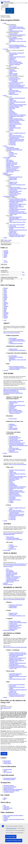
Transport (11, 130)
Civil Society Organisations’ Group (17, 184)
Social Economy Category (15, 193)
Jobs (4, 805)
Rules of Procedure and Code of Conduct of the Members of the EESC (17, 46)
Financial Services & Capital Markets (17, 114)
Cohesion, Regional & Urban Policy (17, 102)
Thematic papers (13, 71)
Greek (4, 293)
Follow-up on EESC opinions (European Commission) (16, 64)
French (5, 299)
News (7, 158)
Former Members (13, 178)
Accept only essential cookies (13, 840)
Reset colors (10, 277)
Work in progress (13, 60)
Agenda (5, 145)
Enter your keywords (5, 241)
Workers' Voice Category (15, 187)
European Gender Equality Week (16, 139)
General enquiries (7, 763)
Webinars (11, 152)
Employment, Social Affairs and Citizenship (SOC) (16, 207)
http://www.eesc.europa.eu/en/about (11, 332)
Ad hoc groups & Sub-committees (17, 224)
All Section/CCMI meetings (12, 148)
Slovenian (5, 316)
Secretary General (13, 33)
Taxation (11, 129)
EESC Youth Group (13, 233)
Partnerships (12, 93)
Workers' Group (12, 183)
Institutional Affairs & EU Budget (16, 120)
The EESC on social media (12, 167)
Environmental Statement (9, 779)
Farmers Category (13, 189)
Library (5, 770)
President (5, 173)
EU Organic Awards (13, 90)
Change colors (4, 270)
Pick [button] (23, 272)
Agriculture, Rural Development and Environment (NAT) (17, 210)
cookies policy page (11, 828)
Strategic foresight (13, 73)
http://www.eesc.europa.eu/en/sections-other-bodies (15, 647)
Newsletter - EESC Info (11, 162)
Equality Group (12, 232)
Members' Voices (10, 165)
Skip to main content (5, 1)
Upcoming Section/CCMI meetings (14, 149)
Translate (4, 753)
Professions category (14, 192)
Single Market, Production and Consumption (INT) (16, 202)
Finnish (5, 298)
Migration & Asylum (14, 121)
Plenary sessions (10, 147)
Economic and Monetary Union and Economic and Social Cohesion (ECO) (18, 199)
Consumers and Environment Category (18, 188)
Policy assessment (13, 74)
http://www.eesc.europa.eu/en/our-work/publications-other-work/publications (13, 392)
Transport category (13, 195)
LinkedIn (6, 250)
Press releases (9, 160)
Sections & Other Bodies (9, 196)
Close (16, 277)
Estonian (5, 297)
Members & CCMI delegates (15, 176)
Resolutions (12, 59)
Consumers (11, 103)
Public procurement (7, 808)
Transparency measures (8, 785)
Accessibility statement (8, 792)
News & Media (6, 157)
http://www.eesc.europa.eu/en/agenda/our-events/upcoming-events (13, 533)
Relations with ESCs (14, 94)
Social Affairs (12, 126)
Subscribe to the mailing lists (12, 170)
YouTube (5, 261)
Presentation (15, 81)
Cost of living (12, 143)
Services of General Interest (15, 124)
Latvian (5, 307)
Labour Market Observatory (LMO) (17, 222)
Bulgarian (5, 288)
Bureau (10, 29)
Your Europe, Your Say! (14, 83)
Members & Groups (7, 174)
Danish (5, 290)
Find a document (13, 67)
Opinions (11, 55)
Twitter (5, 254)
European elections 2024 (14, 78)
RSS (4, 799)
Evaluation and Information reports (17, 56)
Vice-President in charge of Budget (17, 28)
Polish (4, 311)
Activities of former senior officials (11, 790)
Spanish (5, 295)
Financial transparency (8, 788)
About (4, 23)
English (5, 294)
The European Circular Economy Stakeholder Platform (16, 137)
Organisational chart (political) (16, 31)
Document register (7, 769)
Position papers (12, 58)
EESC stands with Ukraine (15, 91)
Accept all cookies (10, 836)
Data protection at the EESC (9, 778)
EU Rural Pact (12, 144)
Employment (12, 108)
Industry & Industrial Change (15, 118)
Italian (4, 304)
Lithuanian (5, 306)
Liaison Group (12, 226)
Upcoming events (13, 153)
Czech (4, 289)
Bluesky (5, 255)
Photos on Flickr (10, 171)
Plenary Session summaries (15, 62)
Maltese (5, 308)
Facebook (6, 253)
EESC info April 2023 (6, 708)
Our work (5, 49)
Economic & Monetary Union (16, 105)
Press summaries (10, 161)
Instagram (6, 252)
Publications (12, 69)
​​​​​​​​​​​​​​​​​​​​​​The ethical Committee (14, 47)
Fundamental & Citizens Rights (16, 116)
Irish (4, 301)
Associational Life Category (15, 191)
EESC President (13, 25)
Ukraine (5, 237)
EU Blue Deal (12, 142)
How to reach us (7, 760)
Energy (10, 109)
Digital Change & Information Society (17, 104)
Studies (10, 72)
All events (11, 155)
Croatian (5, 302)
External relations (13, 113)
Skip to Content (7, 240)
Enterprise (11, 111)
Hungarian (5, 303)
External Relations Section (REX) (17, 211)
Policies (5, 95)
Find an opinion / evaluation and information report (16, 53)
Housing (11, 117)
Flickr (5, 257)
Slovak (5, 315)
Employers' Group (13, 182)
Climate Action (12, 100)
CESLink (5, 818)
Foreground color (4, 272)
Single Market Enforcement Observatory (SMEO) (15, 217)
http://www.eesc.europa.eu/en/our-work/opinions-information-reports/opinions (14, 390)
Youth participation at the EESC (16, 140)
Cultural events (12, 156)
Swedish (5, 317)
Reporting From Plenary (11, 164)
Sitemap (5, 798)
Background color (5, 274)
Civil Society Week (13, 77)
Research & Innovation (14, 122)
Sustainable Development (15, 127)
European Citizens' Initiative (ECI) (17, 85)
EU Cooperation (13, 37)
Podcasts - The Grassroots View (13, 166)
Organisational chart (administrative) (17, 34)
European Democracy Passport (16, 82)
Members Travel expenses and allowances (12, 789)
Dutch (4, 310)
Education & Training (14, 107)
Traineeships (6, 806)
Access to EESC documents (9, 786)
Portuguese (5, 312)
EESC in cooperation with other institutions (13, 815)
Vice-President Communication (16, 27)
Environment (12, 112)
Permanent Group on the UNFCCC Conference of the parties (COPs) (17, 235)
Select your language (5, 278)
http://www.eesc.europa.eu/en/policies (17, 464)
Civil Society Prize (13, 80)
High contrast (4, 264)
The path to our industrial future (16, 86)
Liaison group (6, 816)
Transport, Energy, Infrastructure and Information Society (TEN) (17, 204)
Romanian (5, 314)
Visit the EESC (6, 762)
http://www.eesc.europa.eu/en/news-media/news (14, 563)
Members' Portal (13, 179)
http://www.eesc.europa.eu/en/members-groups (14, 599)
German (5, 292)
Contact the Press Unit (11, 169)
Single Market (12, 125)
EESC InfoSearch (7, 772)
